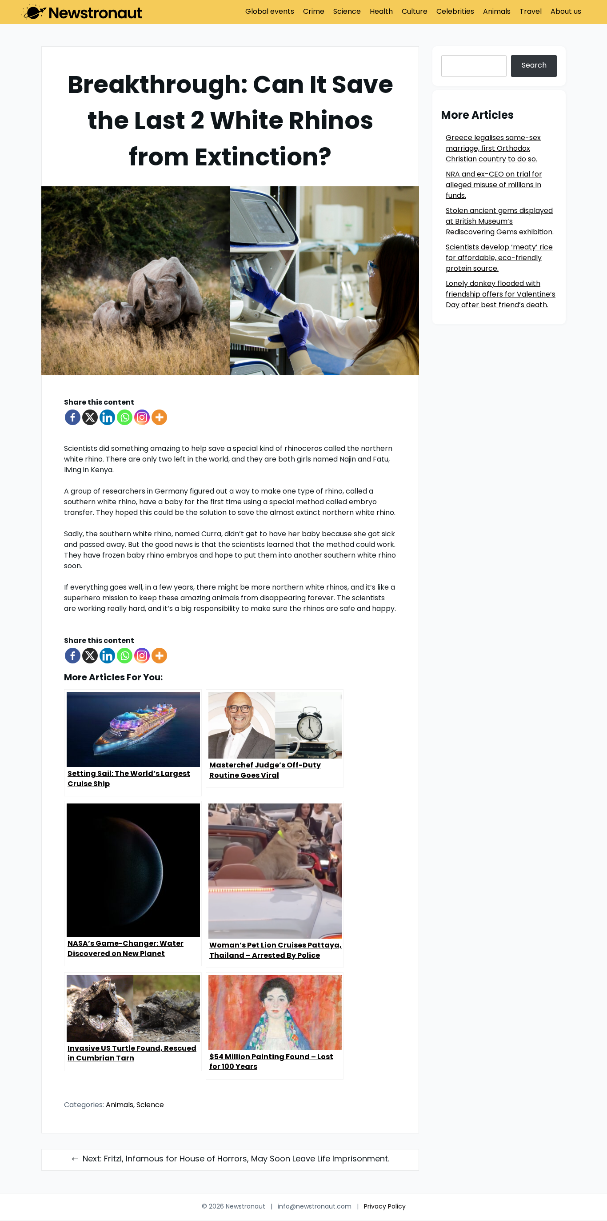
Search (534, 65)
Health (381, 12)
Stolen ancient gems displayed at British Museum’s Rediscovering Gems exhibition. (500, 222)
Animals (497, 12)
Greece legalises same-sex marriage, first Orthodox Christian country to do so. (493, 149)
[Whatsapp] (124, 417)
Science (347, 12)
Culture (414, 12)
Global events (269, 12)
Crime (313, 12)
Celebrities (455, 12)
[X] (90, 417)
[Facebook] (72, 417)
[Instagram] (142, 417)
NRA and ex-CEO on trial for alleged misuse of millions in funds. (494, 185)
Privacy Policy (385, 1207)
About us (566, 12)
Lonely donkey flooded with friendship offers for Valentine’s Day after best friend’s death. (500, 295)
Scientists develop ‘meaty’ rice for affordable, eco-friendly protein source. (499, 258)
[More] (159, 417)
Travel (530, 12)
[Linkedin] (107, 417)
